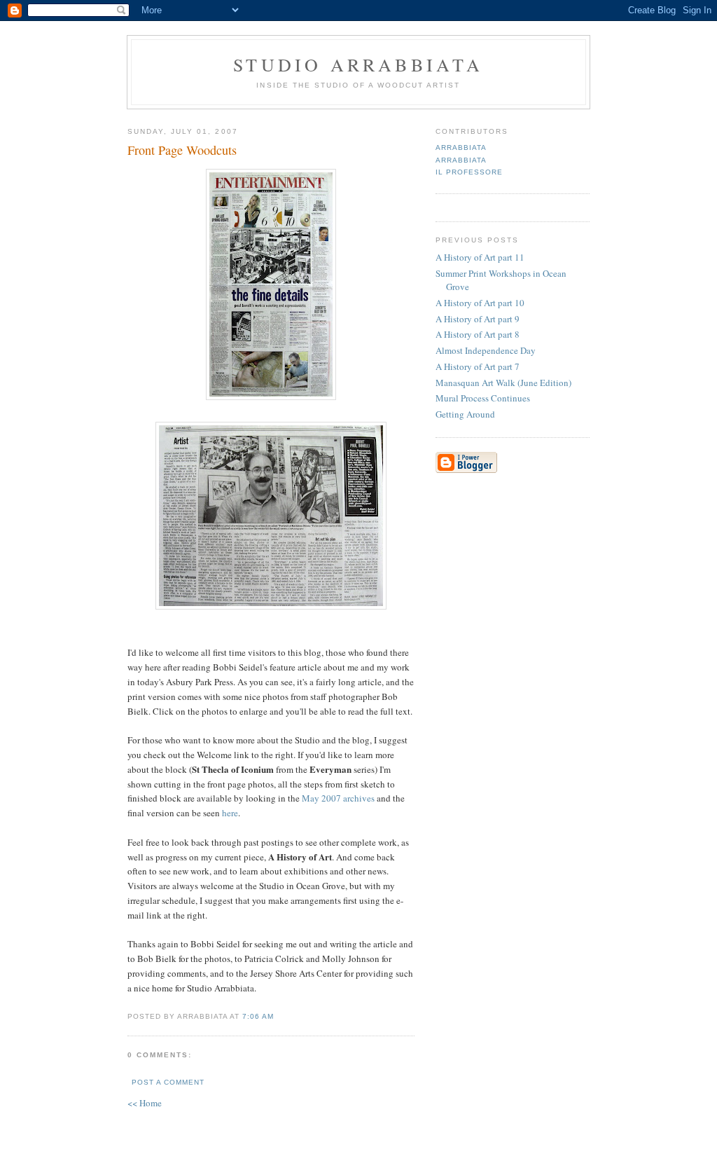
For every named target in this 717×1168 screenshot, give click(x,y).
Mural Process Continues (483, 398)
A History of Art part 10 (480, 302)
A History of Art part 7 (478, 366)
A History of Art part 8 (478, 334)
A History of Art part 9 (478, 318)
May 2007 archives (339, 798)
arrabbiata (461, 147)
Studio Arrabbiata (358, 64)
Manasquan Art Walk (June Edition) (503, 382)
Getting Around (465, 414)
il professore (469, 172)
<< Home (144, 1103)
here (230, 812)
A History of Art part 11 (480, 257)
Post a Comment (168, 1082)
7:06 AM (258, 1016)
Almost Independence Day (486, 350)
